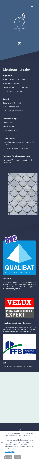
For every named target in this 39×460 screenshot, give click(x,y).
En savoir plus (9, 452)
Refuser (17, 457)
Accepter (8, 457)
